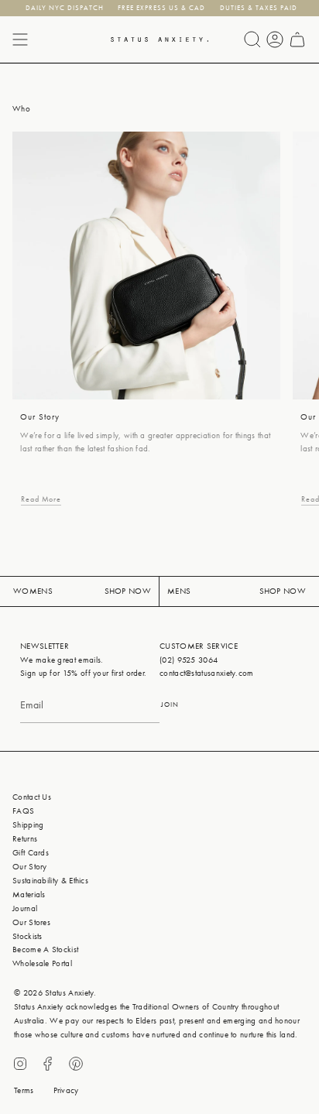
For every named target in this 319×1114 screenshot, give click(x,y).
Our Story (29, 867)
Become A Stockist (45, 949)
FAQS (23, 811)
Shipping (27, 825)
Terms (24, 1090)
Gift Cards (30, 853)
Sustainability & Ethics (50, 881)
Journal (24, 908)
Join (170, 704)
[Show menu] (20, 39)
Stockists (27, 936)
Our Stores (31, 922)
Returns (24, 839)
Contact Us (31, 797)
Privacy (66, 1090)
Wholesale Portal (42, 963)
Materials (29, 894)
